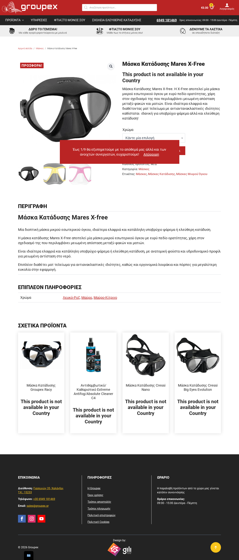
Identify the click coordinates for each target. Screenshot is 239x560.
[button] (111, 66)
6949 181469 (167, 20)
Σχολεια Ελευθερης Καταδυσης (116, 20)
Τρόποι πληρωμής (99, 508)
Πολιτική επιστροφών (101, 515)
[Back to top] (215, 547)
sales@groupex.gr (38, 505)
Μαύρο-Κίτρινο (105, 297)
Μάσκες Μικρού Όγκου (191, 174)
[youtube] (41, 519)
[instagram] (32, 519)
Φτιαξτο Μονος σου (69, 20)
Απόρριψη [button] (151, 154)
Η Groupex (93, 488)
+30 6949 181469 (44, 499)
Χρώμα (127, 129)
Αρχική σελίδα (25, 48)
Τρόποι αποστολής (99, 501)
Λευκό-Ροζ (71, 297)
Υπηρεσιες (39, 20)
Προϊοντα (13, 20)
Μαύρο (86, 297)
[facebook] (22, 519)
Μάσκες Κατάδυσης (161, 174)
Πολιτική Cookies (98, 522)
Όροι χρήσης (95, 495)
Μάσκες (40, 48)
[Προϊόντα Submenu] (24, 20)
